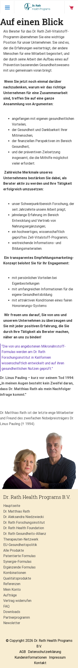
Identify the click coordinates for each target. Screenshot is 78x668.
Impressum (57, 657)
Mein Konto (12, 589)
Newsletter (11, 623)
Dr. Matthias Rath (16, 511)
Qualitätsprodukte (17, 578)
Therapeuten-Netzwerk (20, 539)
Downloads (11, 612)
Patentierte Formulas (19, 556)
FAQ (6, 606)
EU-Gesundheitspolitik (20, 545)
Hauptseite (11, 506)
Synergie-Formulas (17, 562)
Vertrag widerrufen (17, 601)
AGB (22, 652)
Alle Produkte (13, 550)
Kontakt (40, 663)
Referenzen (11, 584)
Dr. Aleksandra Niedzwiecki (23, 517)
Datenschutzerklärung (44, 652)
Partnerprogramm (16, 617)
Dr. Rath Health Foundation (23, 528)
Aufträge (10, 595)
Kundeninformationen (31, 657)
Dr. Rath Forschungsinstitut (24, 522)
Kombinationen (14, 573)
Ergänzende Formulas (19, 567)
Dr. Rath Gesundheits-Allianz (24, 534)
